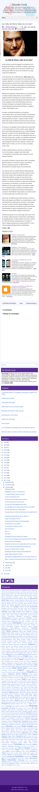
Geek (10, 656)
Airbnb (3, 595)
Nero (22, 703)
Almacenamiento (24, 595)
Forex (27, 649)
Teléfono (34, 744)
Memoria (4, 695)
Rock (17, 729)
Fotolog (13, 651)
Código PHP (23, 615)
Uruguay (33, 753)
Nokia (17, 706)
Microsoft (15, 697)
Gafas (24, 652)
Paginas (30, 711)
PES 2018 (26, 714)
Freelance (34, 651)
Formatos (32, 649)
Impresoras (34, 670)
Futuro (16, 652)
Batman (4, 605)
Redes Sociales (27, 726)
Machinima (9, 689)
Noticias (33, 27)
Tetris (25, 746)
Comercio (35, 615)
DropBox (4, 636)
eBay (17, 636)
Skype (9, 736)
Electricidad (34, 638)
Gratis (21, 660)
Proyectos (11, 723)
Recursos (9, 726)
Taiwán (35, 742)
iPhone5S (16, 677)
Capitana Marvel (6, 610)
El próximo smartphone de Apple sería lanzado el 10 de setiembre (22, 286)
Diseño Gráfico (10, 633)
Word (8, 763)
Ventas (24, 754)
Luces (21, 687)
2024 (5, 447)
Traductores (34, 749)
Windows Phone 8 (26, 762)
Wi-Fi (27, 760)
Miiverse (21, 697)
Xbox (25, 763)
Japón (19, 679)
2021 (5, 455)
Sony (13, 737)
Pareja (11, 713)
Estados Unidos (16, 642)
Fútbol (11, 652)
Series (3, 734)
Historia (18, 664)
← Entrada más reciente (9, 303)
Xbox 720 (35, 763)
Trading (22, 749)
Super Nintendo (32, 741)
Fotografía (8, 651)
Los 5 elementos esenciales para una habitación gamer (18, 427)
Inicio (21, 303)
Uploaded (25, 753)
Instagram (4, 674)
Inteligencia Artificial (14, 674)
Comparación (27, 616)
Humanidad (8, 668)
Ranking (4, 724)
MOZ (36, 698)
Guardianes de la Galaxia (12, 661)
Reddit (15, 726)
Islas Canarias (9, 679)
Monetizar (17, 698)
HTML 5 (35, 666)
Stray (29, 739)
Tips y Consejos (24, 748)
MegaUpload (28, 694)
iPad (17, 676)
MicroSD (10, 697)
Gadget (20, 652)
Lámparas (28, 682)
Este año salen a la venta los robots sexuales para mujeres (19, 432)
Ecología (28, 636)
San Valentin (34, 731)
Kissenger (8, 682)
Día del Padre (33, 629)
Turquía (27, 751)
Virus (6, 758)
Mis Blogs (31, 697)
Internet (24, 674)
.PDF (3, 590)
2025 (5, 445)
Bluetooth (21, 606)
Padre (16, 711)
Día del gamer (25, 629)
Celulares (4, 611)
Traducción (27, 749)
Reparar (8, 728)
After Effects (21, 593)
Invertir (14, 676)
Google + (31, 656)
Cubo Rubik (34, 621)
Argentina (22, 600)
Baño (25, 603)
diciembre (8, 482)
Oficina (29, 708)
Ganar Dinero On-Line (24, 654)
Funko (3, 652)
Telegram (4, 746)
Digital (20, 631)
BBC (8, 605)
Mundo (22, 700)
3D (2, 592)
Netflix (30, 703)
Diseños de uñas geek (8, 419)
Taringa (9, 744)
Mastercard (34, 692)
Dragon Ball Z (30, 634)
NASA (20, 702)
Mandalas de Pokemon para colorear (13, 411)
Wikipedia (35, 760)
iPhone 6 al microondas (18, 235)
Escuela (35, 641)
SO (27, 736)
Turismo (22, 751)
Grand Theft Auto (14, 659)
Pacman (12, 711)
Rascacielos (18, 724)
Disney (22, 633)
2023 (5, 450)
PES (12, 714)
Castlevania (34, 610)
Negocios (18, 703)
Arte (31, 600)
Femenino (15, 646)
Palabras (35, 711)
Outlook (7, 711)
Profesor (10, 721)
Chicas (23, 611)
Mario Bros (30, 690)
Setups (13, 734)
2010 (5, 574)
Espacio (4, 642)
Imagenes (20, 670)
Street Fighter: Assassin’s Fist (10, 741)
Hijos (14, 664)
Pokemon (28, 718)
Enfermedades (22, 641)
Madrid (18, 689)
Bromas (27, 606)
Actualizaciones (30, 592)
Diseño (4, 633)
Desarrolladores (15, 628)
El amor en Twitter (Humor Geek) (14, 549)
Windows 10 (11, 762)
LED (21, 684)
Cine (29, 27)
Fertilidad (21, 646)
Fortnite (3, 651)
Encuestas (9, 641)
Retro (35, 728)
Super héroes (23, 741)
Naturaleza (34, 702)
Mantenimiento (9, 690)
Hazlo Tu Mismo (32, 663)
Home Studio (5, 423)
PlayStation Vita (21, 718)
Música (32, 700)
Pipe (10, 716)
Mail (22, 689)
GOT (36, 658)
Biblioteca (23, 605)
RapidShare (12, 724)
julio (6, 568)
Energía (16, 641)
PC (25, 713)
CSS (20, 621)
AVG (16, 603)
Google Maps (24, 658)
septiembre (8, 562)
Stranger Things (23, 739)
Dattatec (33, 625)
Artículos (35, 600)
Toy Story (8, 749)
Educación (15, 638)
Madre (14, 689)
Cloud (7, 615)
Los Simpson (7, 687)
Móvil (32, 698)
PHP (36, 714)
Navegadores (6, 703)
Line (6, 686)
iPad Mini (14, 273)
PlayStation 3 (5, 718)
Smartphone (19, 736)
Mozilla (4, 700)
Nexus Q (4, 706)
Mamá (30, 689)
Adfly (36, 592)
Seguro (30, 733)
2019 (5, 460)
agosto (7, 565)
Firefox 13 (14, 649)
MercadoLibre (25, 695)
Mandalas (34, 689)
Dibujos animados (12, 631)
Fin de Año (34, 648)
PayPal (22, 713)
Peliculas (4, 29)
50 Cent (6, 592)
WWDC (17, 763)
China (27, 611)
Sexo (17, 734)
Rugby (25, 729)
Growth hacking (33, 659)
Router (20, 729)
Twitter (4, 753)
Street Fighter (34, 739)
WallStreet (14, 758)
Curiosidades (17, 623)
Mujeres (17, 700)
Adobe (3, 593)
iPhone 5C (6, 677)
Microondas (4, 697)
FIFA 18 (18, 648)
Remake (3, 728)
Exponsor (11, 644)
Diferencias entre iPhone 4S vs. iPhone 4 (17, 516)
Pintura (7, 716)
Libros (3, 686)
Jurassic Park (22, 681)
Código (17, 615)
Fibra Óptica (34, 646)
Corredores (34, 619)
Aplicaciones (33, 598)
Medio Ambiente (14, 694)
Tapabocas (4, 744)
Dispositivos (28, 633)
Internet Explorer (33, 674)
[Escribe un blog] (5, 228)
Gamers (8, 654)
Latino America (15, 684)
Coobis (19, 619)
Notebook (27, 706)
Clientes (4, 615)
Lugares (25, 687)
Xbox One (4, 765)
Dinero (29, 631)
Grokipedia (26, 659)
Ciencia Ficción (31, 613)
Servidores (8, 734)
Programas (25, 721)
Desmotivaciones (7, 629)
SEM (33, 733)
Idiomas (35, 668)
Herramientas (8, 664)
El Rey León (28, 638)
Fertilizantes (27, 646)
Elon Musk (16, 639)
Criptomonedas (14, 621)
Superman (14, 742)
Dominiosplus (11, 634)
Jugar (12, 681)
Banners (20, 603)
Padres (20, 711)
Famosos (8, 646)
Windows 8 (18, 762)
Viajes (28, 754)
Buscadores (33, 606)
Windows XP (34, 762)
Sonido (9, 737)
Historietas (30, 664)
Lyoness (33, 687)
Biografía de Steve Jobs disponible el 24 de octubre (20, 544)
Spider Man (26, 737)
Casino (29, 610)
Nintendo (9, 706)
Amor (3, 597)
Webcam (27, 758)
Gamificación (14, 654)
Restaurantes (27, 728)
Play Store (28, 716)
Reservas (13, 728)
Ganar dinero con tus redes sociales (12, 406)
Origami (26, 710)
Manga (3, 690)
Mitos (36, 697)
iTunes (15, 679)
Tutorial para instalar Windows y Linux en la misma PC (21, 556)
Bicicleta (29, 605)
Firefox (9, 649)
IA (28, 668)
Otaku (3, 711)
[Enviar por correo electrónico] (3, 228)
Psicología (16, 723)
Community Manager (15, 616)
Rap (8, 724)
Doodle (16, 634)
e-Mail (8, 636)
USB (36, 753)
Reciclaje (24, 724)
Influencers (23, 672)
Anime (35, 597)
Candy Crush (27, 608)
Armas (27, 600)
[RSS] (12, 583)
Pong (36, 718)
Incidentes (9, 672)
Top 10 (35, 748)
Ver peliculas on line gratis (13, 523)
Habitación (34, 661)
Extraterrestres (23, 644)
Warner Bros (21, 758)
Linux (27, 686)
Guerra (21, 661)
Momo (7, 698)
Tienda (16, 748)
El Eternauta (22, 638)
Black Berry (9, 606)
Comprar (34, 616)
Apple (25, 27)
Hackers (4, 663)
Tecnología (18, 744)
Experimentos (5, 644)
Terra (22, 746)
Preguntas (27, 719)
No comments (21, 29)
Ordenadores (20, 710)
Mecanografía (5, 694)
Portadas (8, 719)
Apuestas (12, 600)
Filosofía (29, 648)
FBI (12, 646)
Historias (23, 664)
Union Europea (14, 753)
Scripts (7, 733)
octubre (7, 487)
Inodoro (35, 672)
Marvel (17, 692)
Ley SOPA (32, 684)
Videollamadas (28, 756)
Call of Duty (13, 608)
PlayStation (34, 716)
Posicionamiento (15, 719)
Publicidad (25, 723)
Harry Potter (23, 663)
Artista (3, 602)
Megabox (22, 694)
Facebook (31, 644)
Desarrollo (25, 628)
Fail (36, 644)
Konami (14, 682)
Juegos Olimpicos (32, 679)
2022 (5, 452)
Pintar (3, 716)
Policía (33, 718)
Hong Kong (22, 666)
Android (16, 597)
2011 (5, 480)
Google (25, 656)
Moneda (12, 698)
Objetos (20, 708)
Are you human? (10, 529)
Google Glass (17, 658)
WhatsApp (21, 760)
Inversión (9, 676)
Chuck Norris (13, 613)
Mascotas (28, 692)
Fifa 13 (8, 648)
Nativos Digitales (27, 702)
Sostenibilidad (19, 737)
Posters (22, 719)
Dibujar (3, 631)
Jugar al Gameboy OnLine (12, 518)
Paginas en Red (24, 789)
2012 (5, 478)
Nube (16, 708)
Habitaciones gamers (8, 398)
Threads (11, 748)
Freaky (29, 651)
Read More (14, 243)
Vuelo (9, 758)
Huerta (3, 668)
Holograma (4, 666)
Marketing (12, 692)
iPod (25, 677)
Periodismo (34, 713)
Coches (12, 615)
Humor (14, 668)
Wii (30, 760)
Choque (3, 613)
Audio (30, 602)
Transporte (12, 751)
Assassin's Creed (16, 602)
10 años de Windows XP (12, 497)
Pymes (35, 723)
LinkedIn (18, 686)
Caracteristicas (14, 610)
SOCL (36, 736)
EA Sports (13, 636)
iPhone (26, 676)
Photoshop (32, 714)
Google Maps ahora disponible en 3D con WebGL (20, 507)
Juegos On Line (6, 681)
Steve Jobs (11, 29)
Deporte (35, 626)
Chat (13, 611)
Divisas (33, 633)
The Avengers (31, 746)
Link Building (11, 686)
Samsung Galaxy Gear (22, 731)
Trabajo (17, 749)
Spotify (35, 737)
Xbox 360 (29, 763)
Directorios (34, 631)
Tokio (32, 748)
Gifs (18, 656)
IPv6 (28, 677)
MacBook (4, 689)
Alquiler (31, 595)
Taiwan (30, 742)
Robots (13, 729)
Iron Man (32, 677)
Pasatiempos (16, 713)
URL (29, 753)
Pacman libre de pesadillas (13, 541)
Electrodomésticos (7, 639)
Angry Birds (23, 597)
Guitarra (29, 661)
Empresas (34, 639)
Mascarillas (23, 692)
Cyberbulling (9, 625)
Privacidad (34, 719)
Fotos (17, 651)
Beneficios (18, 605)
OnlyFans (4, 710)
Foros (36, 649)
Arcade (17, 600)
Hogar (35, 664)
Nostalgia (21, 706)
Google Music (31, 658)
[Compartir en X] (7, 228)
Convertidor (13, 619)
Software (4, 737)
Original (35, 710)
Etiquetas (30, 642)
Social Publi (31, 736)
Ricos (3, 729)
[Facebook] (3, 583)
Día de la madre (17, 629)
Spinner (31, 737)
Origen (31, 710)
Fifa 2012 (7, 534)
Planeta (14, 716)
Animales (30, 597)
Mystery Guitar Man (13, 702)
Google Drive (10, 658)
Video (32, 754)
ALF (19, 595)
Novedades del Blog (8, 708)
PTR (20, 723)
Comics (4, 616)
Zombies (18, 765)
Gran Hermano (6, 659)
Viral (3, 758)
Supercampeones (6, 742)
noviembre (8, 485)
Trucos (18, 751)
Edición (3, 638)
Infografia (30, 672)
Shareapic (21, 734)
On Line (34, 708)
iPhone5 (11, 677)
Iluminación (4, 670)
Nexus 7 (35, 703)
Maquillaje (16, 690)
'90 (5, 590)
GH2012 (14, 656)
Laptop (33, 682)
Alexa (16, 595)
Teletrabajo (10, 746)
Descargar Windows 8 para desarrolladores (18, 551)
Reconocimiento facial (32, 724)
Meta (30, 695)
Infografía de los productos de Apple (16, 536)
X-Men (22, 763)
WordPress (12, 763)
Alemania (12, 595)
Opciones (13, 710)
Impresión (28, 670)
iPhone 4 (30, 676)
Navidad (12, 703)
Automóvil (4, 603)
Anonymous (5, 598)
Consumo (35, 618)
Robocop (7, 729)
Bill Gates (34, 605)
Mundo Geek (19, 4)
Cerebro (10, 611)
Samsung (12, 731)
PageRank (24, 711)
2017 (5, 465)
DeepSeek (17, 626)
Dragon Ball (22, 634)
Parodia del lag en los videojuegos (15, 509)
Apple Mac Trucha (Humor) (19, 247)
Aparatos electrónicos (24, 598)
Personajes (8, 714)
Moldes (3, 698)
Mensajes (17, 695)
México (35, 695)
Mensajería (11, 695)
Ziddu (14, 765)
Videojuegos (19, 756)
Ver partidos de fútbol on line (13, 526)
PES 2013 (20, 714)
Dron (36, 634)
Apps (7, 600)
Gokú (21, 656)
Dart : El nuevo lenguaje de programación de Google (20, 539)
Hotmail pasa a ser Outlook (10, 415)
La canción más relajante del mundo (16, 504)
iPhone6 (21, 677)
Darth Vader (19, 625)
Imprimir (4, 672)
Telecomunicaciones (27, 744)
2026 (5, 442)
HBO (3, 664)
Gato (3, 656)
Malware (26, 689)
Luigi (29, 687)
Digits (24, 631)
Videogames (10, 756)
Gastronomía (34, 654)
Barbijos (30, 603)
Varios (9, 754)
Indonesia (17, 672)
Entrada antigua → (31, 303)
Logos (31, 686)
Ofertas (25, 708)
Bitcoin (4, 606)
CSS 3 (23, 621)
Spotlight (4, 739)
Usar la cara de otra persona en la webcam (17, 546)
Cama (21, 608)
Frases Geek (23, 651)
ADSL (12, 593)
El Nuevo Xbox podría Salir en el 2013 (16, 499)
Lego (24, 684)
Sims (26, 734)
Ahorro (35, 593)
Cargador (21, 610)
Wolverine (4, 763)
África (15, 593)
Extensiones (16, 644)
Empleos (29, 639)
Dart (14, 625)
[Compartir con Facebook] (9, 228)
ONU (9, 710)
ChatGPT (18, 611)
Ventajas (19, 754)
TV (36, 751)
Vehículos (14, 754)
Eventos (35, 642)
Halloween (10, 663)
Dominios (4, 634)
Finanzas (4, 649)
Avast (13, 603)
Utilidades (4, 754)
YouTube (9, 765)
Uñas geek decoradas (8, 402)
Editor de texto (8, 638)
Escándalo (29, 641)
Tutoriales (32, 751)
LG (36, 684)
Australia (35, 602)
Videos (34, 756)
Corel (23, 619)
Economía (34, 636)
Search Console (14, 733)
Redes (19, 726)
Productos (4, 721)
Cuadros (28, 621)
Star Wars (9, 739)
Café (8, 608)
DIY (36, 633)
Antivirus (15, 598)
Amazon (35, 595)
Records (3, 726)
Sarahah (4, 733)
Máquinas (23, 690)
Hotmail (27, 666)
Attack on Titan (25, 602)
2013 (5, 475)
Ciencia (25, 613)
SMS (25, 736)
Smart (13, 736)
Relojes (35, 726)
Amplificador (9, 597)
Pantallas (4, 713)
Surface (20, 742)
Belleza (12, 605)
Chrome (8, 613)
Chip (31, 611)
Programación (17, 721)
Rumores (30, 729)
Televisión (17, 746)
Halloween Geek (10, 489)
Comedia (30, 615)
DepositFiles (5, 628)
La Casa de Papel (21, 682)
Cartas (25, 610)
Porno (3, 719)
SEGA (19, 733)
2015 (5, 470)
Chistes (35, 611)
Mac (36, 687)
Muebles (12, 700)
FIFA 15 (13, 648)
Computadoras (6, 618)
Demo (30, 626)
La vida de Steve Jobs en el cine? (17, 24)
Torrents (4, 749)
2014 (5, 473)
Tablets (25, 742)
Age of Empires (29, 593)
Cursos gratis (30, 623)
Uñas (20, 753)
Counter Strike (6, 621)
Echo (25, 636)
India (13, 672)
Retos (32, 728)
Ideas (30, 668)
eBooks (21, 636)
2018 (5, 462)
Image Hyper (12, 670)
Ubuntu (8, 753)
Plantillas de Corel (20, 716)
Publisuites (31, 723)
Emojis (23, 639)
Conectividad (15, 618)
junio (6, 570)
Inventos (4, 676)
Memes (35, 694)
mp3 (8, 700)
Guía (25, 661)
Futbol (7, 652)
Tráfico (3, 751)
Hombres (9, 666)
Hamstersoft (16, 663)
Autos (9, 603)
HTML (31, 666)
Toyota (12, 749)
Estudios (24, 642)
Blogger (16, 606)
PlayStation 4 (12, 718)
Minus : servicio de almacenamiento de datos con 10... (21, 559)
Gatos (6, 656)
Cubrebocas (4, 623)
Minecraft (26, 697)
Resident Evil (19, 728)
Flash (24, 649)
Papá (8, 713)
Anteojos (11, 598)
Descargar (34, 628)
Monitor (23, 698)
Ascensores (8, 602)
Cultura (10, 623)
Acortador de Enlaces (20, 592)
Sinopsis (30, 734)
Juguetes (16, 681)
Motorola (28, 698)
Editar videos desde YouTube (13, 554)
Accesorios (11, 592)
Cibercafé (20, 613)
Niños (13, 706)
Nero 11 (7, 531)
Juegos (24, 679)
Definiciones (24, 626)
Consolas (29, 618)
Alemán (7, 595)
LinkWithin (23, 686)
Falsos (3, 646)
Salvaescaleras (5, 731)
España (9, 642)
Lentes (27, 684)
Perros (3, 714)
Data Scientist (26, 625)
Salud (35, 729)
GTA (3, 661)
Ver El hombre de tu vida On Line (14, 502)
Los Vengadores (15, 687)
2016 (5, 468)
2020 (5, 457)
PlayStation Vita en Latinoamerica (15, 492)
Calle (18, 608)
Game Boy (29, 652)
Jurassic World (31, 681)
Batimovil (35, 603)
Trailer (7, 751)
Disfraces (17, 633)
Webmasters (33, 758)
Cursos (24, 623)
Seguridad (24, 733)
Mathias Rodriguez (11, 27)
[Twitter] (8, 583)
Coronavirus (28, 619)
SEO (36, 733)
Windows (4, 762)
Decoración (10, 626)
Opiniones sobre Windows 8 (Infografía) (17, 521)
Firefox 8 (20, 649)
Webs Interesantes (9, 760)
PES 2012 (15, 714)
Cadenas (4, 608)
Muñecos (27, 700)
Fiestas (3, 648)
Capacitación (34, 608)
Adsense (8, 593)
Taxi (12, 744)
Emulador (4, 641)
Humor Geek (22, 668)
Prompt (30, 721)
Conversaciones (5, 619)
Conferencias (22, 618)
